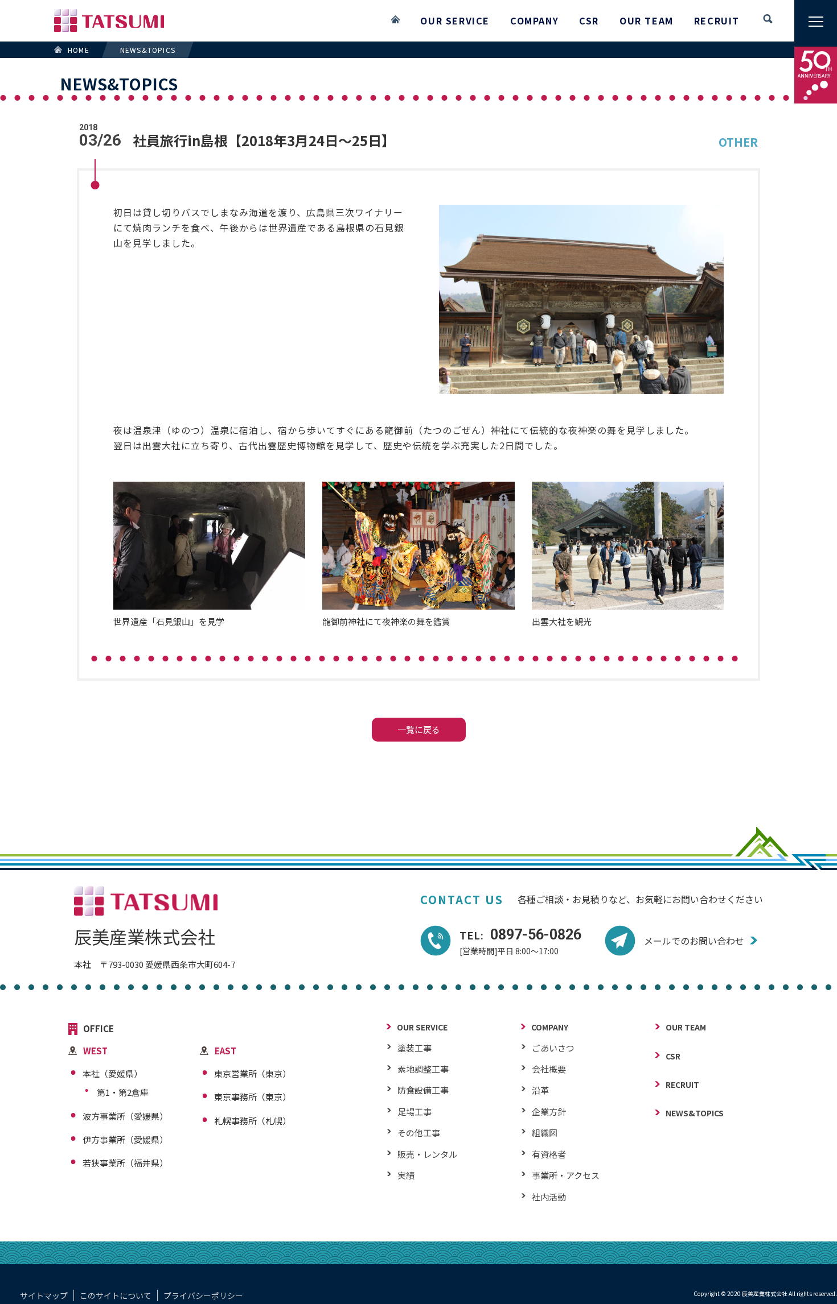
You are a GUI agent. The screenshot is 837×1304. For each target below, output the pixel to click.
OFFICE (98, 1029)
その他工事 (418, 1133)
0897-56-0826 (520, 934)
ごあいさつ (553, 1048)
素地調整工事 (423, 1069)
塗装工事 (414, 1048)
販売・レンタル (427, 1154)
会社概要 (549, 1069)
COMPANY (534, 20)
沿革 (540, 1090)
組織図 (544, 1133)
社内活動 (549, 1197)
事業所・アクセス (566, 1175)
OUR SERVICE (455, 20)
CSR (589, 20)
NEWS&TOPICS (695, 1113)
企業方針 (549, 1111)
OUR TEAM (646, 20)
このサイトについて (115, 1295)
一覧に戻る (418, 729)
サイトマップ (44, 1295)
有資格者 (549, 1154)
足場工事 (414, 1111)
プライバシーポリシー (203, 1295)
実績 (406, 1175)
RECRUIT (717, 20)
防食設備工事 (423, 1090)
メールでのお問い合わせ (694, 940)
